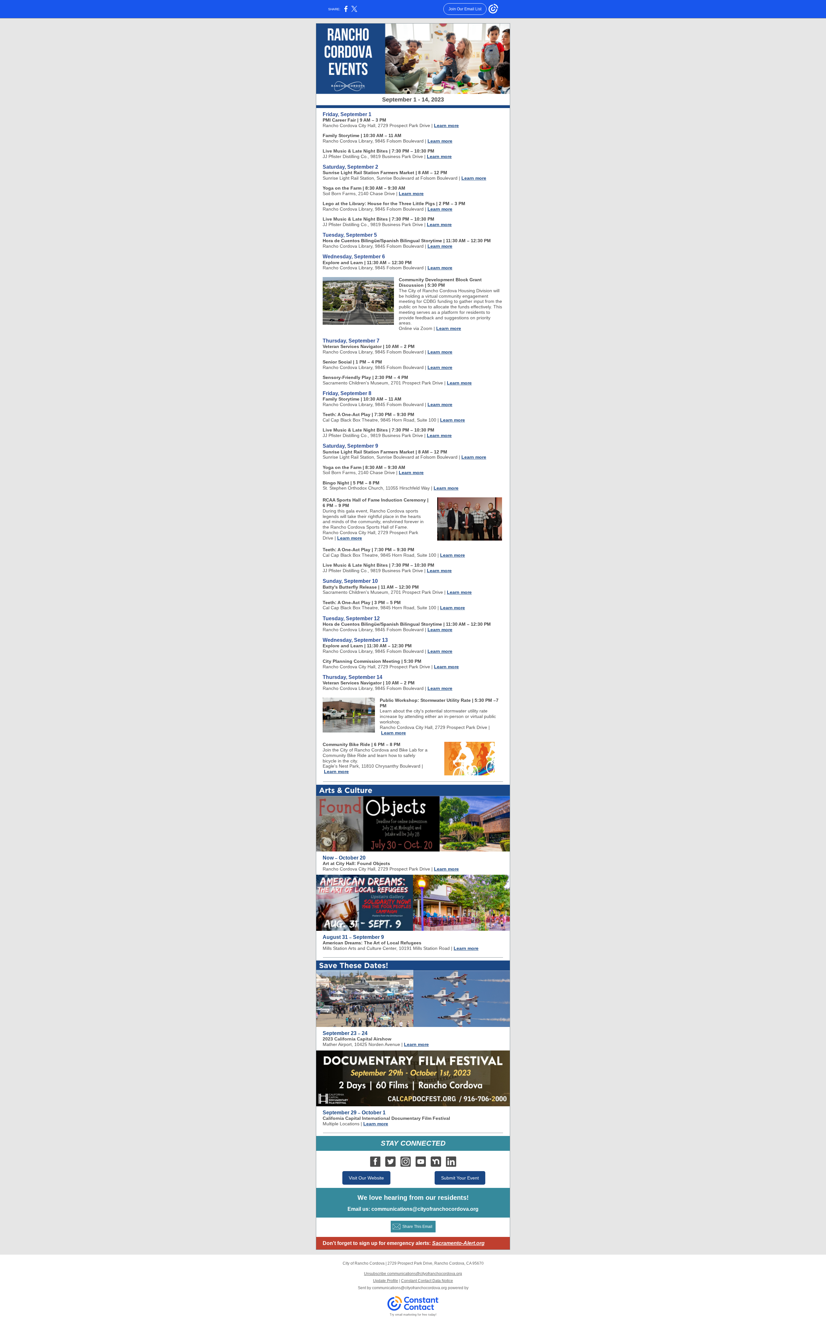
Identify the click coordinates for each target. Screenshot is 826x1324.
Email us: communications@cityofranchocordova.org (413, 1209)
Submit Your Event (460, 1177)
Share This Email (417, 1226)
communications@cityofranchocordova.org (409, 1288)
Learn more (446, 125)
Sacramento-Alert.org (458, 1243)
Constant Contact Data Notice (427, 1281)
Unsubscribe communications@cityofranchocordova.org (413, 1273)
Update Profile (385, 1281)
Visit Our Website (366, 1177)
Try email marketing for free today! (413, 1314)
